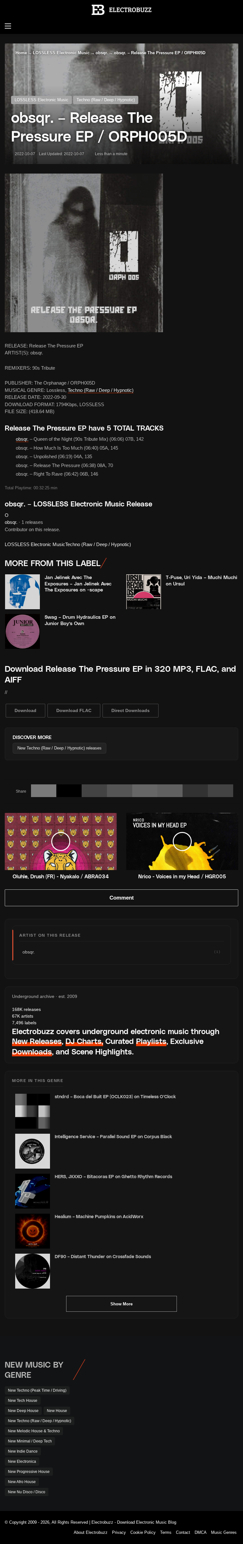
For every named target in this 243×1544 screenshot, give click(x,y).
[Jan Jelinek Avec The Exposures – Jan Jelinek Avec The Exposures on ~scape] (22, 591)
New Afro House (22, 1482)
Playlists (151, 1041)
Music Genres (224, 1532)
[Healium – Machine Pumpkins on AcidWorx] (32, 1231)
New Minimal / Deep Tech (30, 1441)
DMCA (201, 1532)
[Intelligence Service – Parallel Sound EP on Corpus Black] (32, 1151)
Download (25, 710)
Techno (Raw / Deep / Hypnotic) (106, 99)
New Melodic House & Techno (34, 1431)
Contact (183, 1532)
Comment (121, 898)
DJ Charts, (84, 1041)
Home (20, 52)
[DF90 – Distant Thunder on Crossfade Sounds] (32, 1271)
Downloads (32, 1051)
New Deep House (23, 1411)
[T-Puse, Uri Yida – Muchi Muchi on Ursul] (143, 591)
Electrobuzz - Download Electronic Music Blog (133, 1522)
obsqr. (102, 52)
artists (22, 1016)
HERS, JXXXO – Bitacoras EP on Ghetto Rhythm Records (113, 1176)
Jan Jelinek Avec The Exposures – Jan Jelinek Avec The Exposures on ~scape (78, 583)
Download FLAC (73, 710)
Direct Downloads (130, 710)
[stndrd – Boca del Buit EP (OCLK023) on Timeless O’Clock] (32, 1111)
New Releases (37, 1041)
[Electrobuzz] (121, 9)
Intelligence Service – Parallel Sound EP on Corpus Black (113, 1136)
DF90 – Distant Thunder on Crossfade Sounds (103, 1256)
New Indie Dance (23, 1451)
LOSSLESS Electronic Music (61, 52)
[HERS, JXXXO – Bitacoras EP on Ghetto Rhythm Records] (32, 1191)
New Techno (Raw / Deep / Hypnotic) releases (59, 748)
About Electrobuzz (91, 1532)
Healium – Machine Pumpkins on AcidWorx (99, 1216)
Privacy (119, 1532)
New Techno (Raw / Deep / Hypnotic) (39, 1421)
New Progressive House (29, 1471)
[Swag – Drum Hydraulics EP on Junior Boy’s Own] (22, 631)
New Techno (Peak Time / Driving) (37, 1390)
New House (57, 1411)
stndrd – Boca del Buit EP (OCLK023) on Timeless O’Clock (115, 1096)
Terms (165, 1532)
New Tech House (22, 1400)
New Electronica (22, 1461)
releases (26, 1009)
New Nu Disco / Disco (26, 1492)
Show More (121, 1304)
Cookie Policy (143, 1532)
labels (24, 1022)
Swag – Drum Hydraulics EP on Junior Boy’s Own (80, 620)
